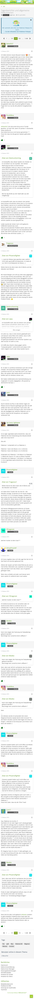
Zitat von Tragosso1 (9, 482)
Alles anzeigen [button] (16, 330)
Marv (13, 15)
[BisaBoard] (4, 2)
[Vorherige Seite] (4, 38)
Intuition (11, 946)
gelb (8, 944)
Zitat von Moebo (8, 656)
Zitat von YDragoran (9, 596)
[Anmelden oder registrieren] (27, 2)
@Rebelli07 (4, 126)
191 (12, 38)
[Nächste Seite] (30, 38)
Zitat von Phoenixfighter (11, 255)
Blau (12, 944)
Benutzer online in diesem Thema (14, 952)
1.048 (26, 38)
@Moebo (24, 914)
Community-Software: (17, 992)
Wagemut (27, 944)
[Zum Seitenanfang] (31, 996)
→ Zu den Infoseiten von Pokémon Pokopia (17, 31)
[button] (31, 2)
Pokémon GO (19, 944)
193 (19, 38)
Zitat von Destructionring (11, 158)
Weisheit (5, 946)
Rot (3, 944)
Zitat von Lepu (7, 319)
